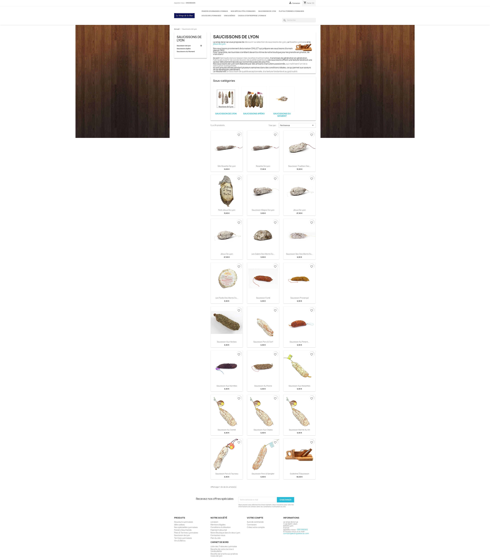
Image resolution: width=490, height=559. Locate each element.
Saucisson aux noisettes (299, 386)
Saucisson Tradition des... (299, 166)
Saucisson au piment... (299, 342)
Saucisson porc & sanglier (263, 473)
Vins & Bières (229, 16)
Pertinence (297, 125)
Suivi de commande (255, 522)
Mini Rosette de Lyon (227, 166)
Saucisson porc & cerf (263, 342)
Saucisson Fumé (263, 298)
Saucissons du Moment (186, 52)
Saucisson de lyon (184, 46)
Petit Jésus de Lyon (226, 210)
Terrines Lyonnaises (183, 538)
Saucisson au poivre (263, 386)
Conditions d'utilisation (221, 527)
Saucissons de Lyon (267, 11)
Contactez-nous (218, 535)
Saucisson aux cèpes (263, 430)
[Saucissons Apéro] (254, 99)
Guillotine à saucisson (299, 473)
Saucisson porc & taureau (226, 473)
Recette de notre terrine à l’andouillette (222, 550)
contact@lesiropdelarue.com (296, 533)
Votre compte (255, 517)
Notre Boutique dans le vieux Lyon (225, 532)
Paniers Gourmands (183, 530)
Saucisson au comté (227, 430)
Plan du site (216, 538)
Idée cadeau (179, 524)
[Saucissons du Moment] (282, 99)
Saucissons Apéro (184, 49)
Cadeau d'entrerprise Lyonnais (252, 16)
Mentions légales (218, 524)
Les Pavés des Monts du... (226, 298)
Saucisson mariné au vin (299, 430)
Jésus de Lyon (299, 210)
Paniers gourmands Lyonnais (215, 11)
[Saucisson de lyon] (226, 99)
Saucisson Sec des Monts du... (299, 254)
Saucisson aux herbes (227, 342)
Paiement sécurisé (219, 530)
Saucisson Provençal (299, 298)
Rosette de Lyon (263, 166)
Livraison (214, 522)
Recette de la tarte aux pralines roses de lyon (224, 555)
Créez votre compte (256, 527)
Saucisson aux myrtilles (227, 386)
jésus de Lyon (219, 44)
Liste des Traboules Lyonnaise (224, 546)
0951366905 (190, 3)
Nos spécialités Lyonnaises (243, 11)
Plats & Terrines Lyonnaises (291, 11)
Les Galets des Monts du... (263, 254)
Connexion (252, 524)
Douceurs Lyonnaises (211, 16)
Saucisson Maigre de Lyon (263, 210)
